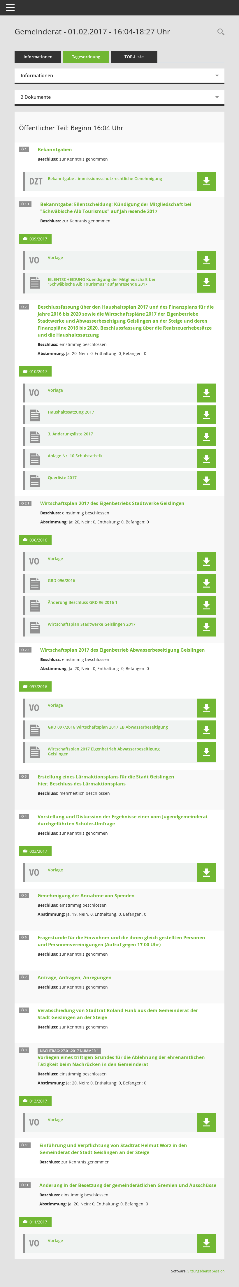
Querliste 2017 (62, 477)
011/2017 (38, 1222)
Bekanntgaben (55, 149)
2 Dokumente (36, 97)
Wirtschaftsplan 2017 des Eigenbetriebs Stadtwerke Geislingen (112, 503)
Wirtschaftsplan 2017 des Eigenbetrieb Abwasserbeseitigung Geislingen (122, 650)
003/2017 (38, 851)
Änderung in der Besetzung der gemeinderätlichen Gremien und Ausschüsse (127, 1185)
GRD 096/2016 (61, 580)
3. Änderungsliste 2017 (70, 434)
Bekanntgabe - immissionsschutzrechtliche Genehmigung (105, 178)
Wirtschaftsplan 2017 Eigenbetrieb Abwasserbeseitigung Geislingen (104, 752)
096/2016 (38, 540)
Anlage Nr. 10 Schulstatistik (75, 455)
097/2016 (38, 686)
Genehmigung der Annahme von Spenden (86, 895)
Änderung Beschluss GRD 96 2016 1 (82, 602)
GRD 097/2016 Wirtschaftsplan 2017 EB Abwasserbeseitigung (108, 727)
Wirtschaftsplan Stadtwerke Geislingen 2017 (92, 624)
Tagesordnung (86, 56)
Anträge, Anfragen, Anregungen (75, 977)
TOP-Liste (134, 56)
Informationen (38, 56)
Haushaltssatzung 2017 (71, 412)
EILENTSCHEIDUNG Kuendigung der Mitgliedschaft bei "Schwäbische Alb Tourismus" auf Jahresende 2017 (101, 282)
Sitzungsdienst (205, 1271)
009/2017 (38, 239)
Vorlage (55, 257)
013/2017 (38, 1101)
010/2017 (38, 371)
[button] (206, 181)
